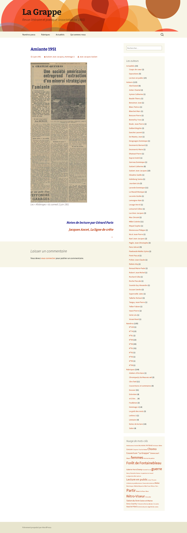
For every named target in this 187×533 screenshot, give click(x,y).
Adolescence (130, 445)
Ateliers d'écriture (136, 373)
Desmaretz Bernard (137, 145)
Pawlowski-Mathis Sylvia (139, 251)
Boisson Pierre (135, 115)
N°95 (131, 361)
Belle (160, 445)
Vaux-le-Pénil (131, 506)
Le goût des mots (136, 411)
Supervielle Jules (136, 294)
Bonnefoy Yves (135, 119)
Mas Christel (134, 217)
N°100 (131, 327)
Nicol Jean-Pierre (136, 234)
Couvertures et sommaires (140, 386)
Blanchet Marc (135, 111)
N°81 (131, 335)
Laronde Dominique (137, 187)
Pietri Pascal (134, 255)
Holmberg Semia (136, 179)
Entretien (133, 394)
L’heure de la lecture (148, 483)
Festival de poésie (149, 458)
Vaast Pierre (134, 311)
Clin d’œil (132, 381)
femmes (137, 457)
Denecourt (154, 453)
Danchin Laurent (135, 132)
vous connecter (48, 258)
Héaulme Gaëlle (135, 175)
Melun (157, 483)
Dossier (132, 390)
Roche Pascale (135, 281)
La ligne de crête (131, 476)
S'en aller (148, 497)
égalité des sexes (153, 507)
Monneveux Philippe (137, 230)
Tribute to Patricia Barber (145, 504)
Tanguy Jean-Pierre (137, 302)
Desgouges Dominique (138, 141)
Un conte (156, 504)
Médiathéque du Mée (140, 486)
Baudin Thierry (135, 98)
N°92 (131, 352)
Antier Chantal (134, 90)
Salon (131, 428)
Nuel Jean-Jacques (137, 238)
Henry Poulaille (131, 473)
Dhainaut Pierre (135, 153)
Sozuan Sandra (135, 289)
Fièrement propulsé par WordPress (36, 527)
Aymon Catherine (136, 94)
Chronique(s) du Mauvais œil (140, 377)
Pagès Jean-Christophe (138, 243)
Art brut (149, 445)
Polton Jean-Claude (137, 260)
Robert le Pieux (140, 491)
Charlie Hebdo (143, 449)
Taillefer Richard (135, 298)
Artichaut (156, 445)
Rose (147, 491)
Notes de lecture (136, 424)
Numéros (130, 323)
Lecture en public (136, 78)
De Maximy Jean (135, 136)
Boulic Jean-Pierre (136, 124)
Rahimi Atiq (133, 264)
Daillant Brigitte (135, 128)
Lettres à (132, 415)
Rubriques (45, 34)
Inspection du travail (147, 473)
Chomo (152, 449)
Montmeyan (130, 486)
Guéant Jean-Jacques (55, 56)
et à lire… (133, 398)
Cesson (129, 449)
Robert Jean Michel (137, 272)
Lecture (138, 476)
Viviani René (134, 319)
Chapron (135, 449)
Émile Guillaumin (142, 507)
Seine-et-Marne (146, 500)
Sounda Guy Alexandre (138, 285)
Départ (128, 458)
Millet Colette (134, 221)
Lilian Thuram (152, 480)
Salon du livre (133, 500)
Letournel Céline (135, 209)
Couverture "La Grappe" (138, 453)
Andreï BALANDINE (140, 445)
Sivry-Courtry (131, 503)
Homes (138, 473)
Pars (156, 486)
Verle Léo (133, 315)
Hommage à (69, 56)
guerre (156, 468)
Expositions (134, 73)
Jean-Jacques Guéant (88, 56)
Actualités (60, 34)
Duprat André (134, 158)
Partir (131, 490)
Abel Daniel (133, 85)
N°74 (131, 331)
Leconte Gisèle (135, 196)
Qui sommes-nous (78, 34)
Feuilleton (133, 403)
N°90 (131, 344)
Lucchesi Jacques (136, 213)
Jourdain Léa (134, 183)
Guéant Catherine (136, 166)
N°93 (131, 357)
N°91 (131, 348)
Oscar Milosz (151, 486)
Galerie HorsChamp (134, 469)
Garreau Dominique (137, 162)
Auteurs (129, 82)
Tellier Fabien (134, 306)
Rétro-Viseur (135, 496)
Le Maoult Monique (136, 192)
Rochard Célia (134, 277)
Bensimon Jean (135, 102)
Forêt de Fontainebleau (143, 463)
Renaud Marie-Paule (137, 268)
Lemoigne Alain (135, 200)
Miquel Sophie (135, 226)
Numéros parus (28, 34)
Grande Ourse (147, 470)
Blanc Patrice (134, 107)
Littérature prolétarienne (134, 483)
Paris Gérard (134, 247)
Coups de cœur (135, 69)
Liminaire (132, 420)
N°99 (131, 365)
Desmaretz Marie (136, 149)
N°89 (131, 340)
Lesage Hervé (134, 204)
